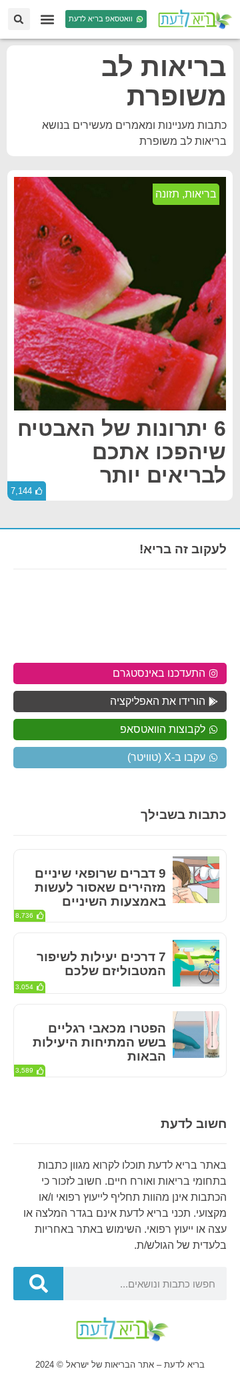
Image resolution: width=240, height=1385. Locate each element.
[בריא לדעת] (193, 19)
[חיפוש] (38, 1283)
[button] (48, 19)
